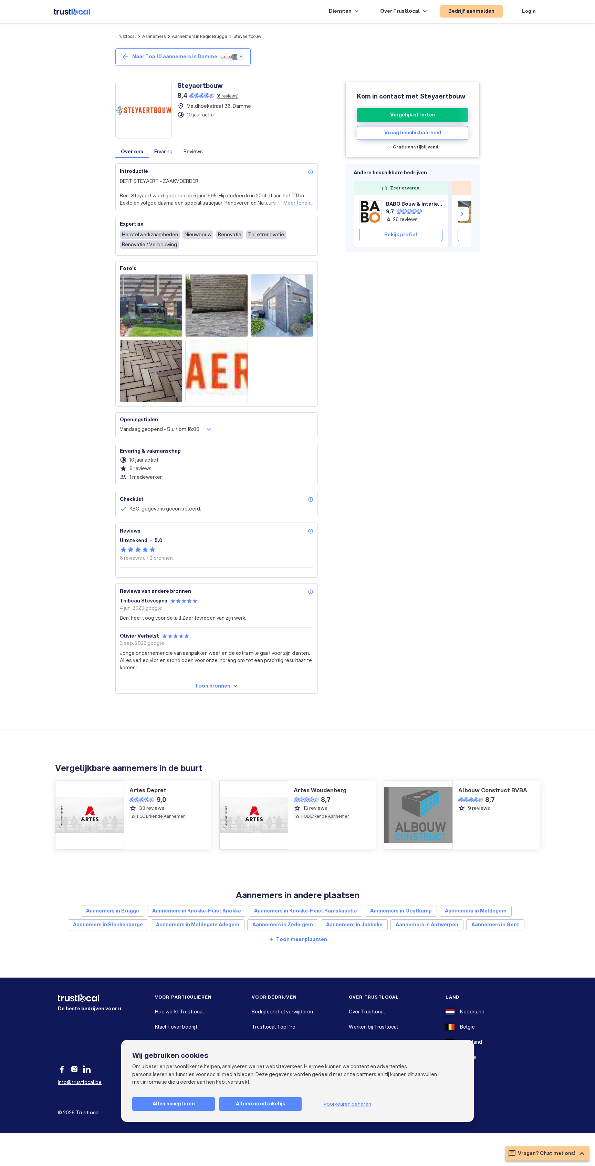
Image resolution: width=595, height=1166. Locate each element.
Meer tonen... (298, 202)
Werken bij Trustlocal (373, 1026)
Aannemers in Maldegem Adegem (197, 924)
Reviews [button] (193, 151)
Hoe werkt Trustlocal (179, 1011)
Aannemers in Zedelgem (282, 924)
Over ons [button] (132, 151)
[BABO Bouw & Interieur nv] (370, 211)
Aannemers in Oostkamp (401, 910)
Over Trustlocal (367, 1011)
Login (529, 11)
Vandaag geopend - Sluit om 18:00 (159, 429)
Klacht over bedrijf (176, 1026)
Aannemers (154, 36)
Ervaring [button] (163, 151)
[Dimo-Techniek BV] (469, 211)
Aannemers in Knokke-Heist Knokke (196, 910)
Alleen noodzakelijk (260, 1103)
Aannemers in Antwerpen (427, 924)
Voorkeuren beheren (347, 1104)
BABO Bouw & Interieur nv (414, 203)
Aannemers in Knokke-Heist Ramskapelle (305, 910)
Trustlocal (125, 36)
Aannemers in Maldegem (476, 910)
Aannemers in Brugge (112, 910)
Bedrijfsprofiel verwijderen (282, 1011)
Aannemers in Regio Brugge (199, 36)
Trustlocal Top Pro (273, 1026)
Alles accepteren (174, 1103)
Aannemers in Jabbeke (354, 924)
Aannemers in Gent (495, 924)
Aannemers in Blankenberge (108, 924)
